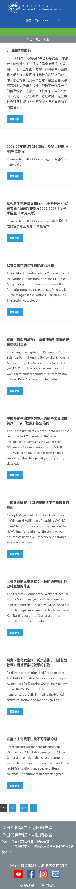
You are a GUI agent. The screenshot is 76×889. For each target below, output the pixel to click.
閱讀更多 (15, 119)
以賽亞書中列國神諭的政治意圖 (30, 265)
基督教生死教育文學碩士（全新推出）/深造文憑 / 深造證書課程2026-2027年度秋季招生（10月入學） (37, 208)
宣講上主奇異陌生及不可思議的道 (32, 739)
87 (24, 808)
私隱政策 (27, 885)
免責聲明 (49, 885)
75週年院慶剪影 (19, 51)
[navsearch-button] (59, 20)
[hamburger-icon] (4, 31)
